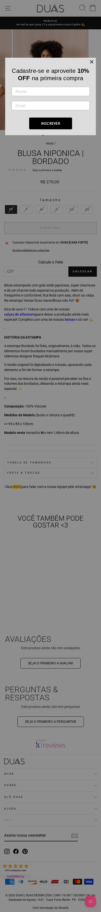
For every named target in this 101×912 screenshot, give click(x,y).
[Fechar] (91, 62)
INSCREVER (50, 123)
